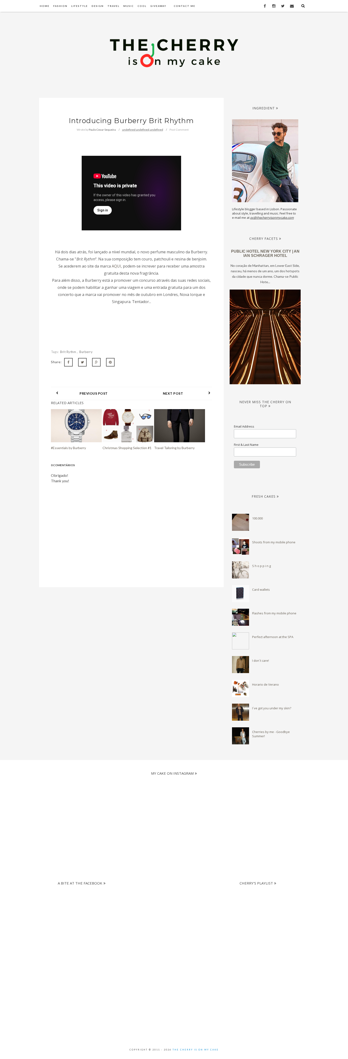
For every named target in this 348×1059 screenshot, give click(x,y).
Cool (142, 5)
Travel (113, 5)
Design (98, 5)
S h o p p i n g (261, 566)
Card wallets (261, 589)
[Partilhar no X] (82, 362)
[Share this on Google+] (96, 362)
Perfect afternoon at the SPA (272, 637)
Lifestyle (79, 5)
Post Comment (179, 129)
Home (44, 5)
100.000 (257, 518)
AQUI (116, 266)
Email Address (244, 426)
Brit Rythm (68, 352)
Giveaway (158, 5)
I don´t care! (260, 660)
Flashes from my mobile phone (274, 613)
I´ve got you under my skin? (271, 708)
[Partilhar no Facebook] (68, 362)
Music (128, 5)
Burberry (86, 352)
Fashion (60, 5)
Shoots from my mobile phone (273, 542)
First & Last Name (246, 444)
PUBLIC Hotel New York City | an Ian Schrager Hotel (265, 253)
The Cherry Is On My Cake (196, 1049)
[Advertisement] (170, 921)
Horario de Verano (265, 684)
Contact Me (184, 5)
